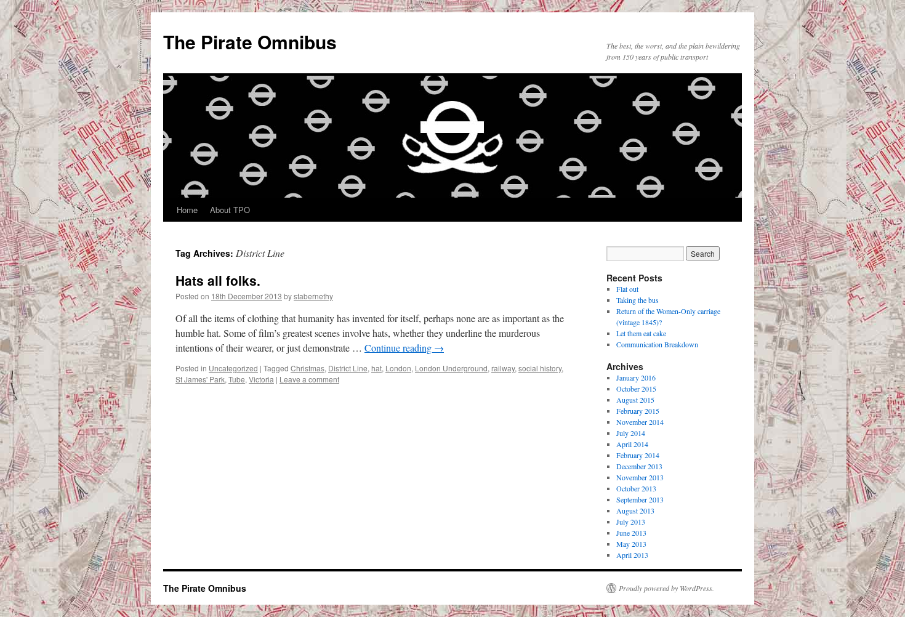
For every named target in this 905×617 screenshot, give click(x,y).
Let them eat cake (641, 333)
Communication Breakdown (657, 344)
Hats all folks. (217, 280)
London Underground (451, 368)
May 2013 (631, 544)
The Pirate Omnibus (250, 41)
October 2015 (636, 388)
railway (503, 368)
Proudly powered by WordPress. (666, 588)
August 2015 (635, 400)
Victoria (261, 379)
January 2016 (636, 377)
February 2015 (637, 411)
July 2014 (630, 433)
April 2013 (632, 555)
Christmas (307, 368)
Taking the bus (637, 300)
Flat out (627, 289)
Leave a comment (309, 379)
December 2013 (639, 466)
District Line (348, 368)
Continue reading (404, 347)
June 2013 (631, 533)
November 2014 (640, 422)
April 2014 (632, 444)
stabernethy (313, 296)
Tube (236, 379)
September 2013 (640, 499)
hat (376, 368)
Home (187, 210)
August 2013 (635, 510)
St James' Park (200, 379)
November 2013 (640, 477)
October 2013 (636, 488)
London (398, 368)
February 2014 (637, 455)
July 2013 (630, 521)
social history (539, 368)
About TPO (230, 210)
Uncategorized (233, 368)
